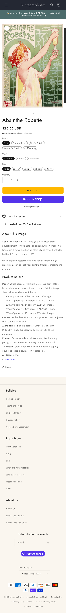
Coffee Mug (30, 148)
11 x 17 (16, 168)
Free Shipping (7, 133)
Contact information (34, 606)
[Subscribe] (48, 542)
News (8, 488)
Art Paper (8, 158)
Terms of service (33, 602)
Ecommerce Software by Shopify (35, 597)
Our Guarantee (13, 446)
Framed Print (19, 143)
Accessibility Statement (17, 426)
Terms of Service (14, 405)
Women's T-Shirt (12, 148)
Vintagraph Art (16, 597)
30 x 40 (49, 168)
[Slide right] (39, 113)
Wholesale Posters (15, 474)
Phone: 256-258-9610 (16, 522)
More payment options (33, 206)
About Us (10, 508)
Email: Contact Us (15, 515)
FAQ (8, 460)
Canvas (21, 158)
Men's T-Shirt (37, 143)
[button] (6, 5)
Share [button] (8, 367)
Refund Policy (13, 398)
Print (6, 143)
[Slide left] (26, 113)
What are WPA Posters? (17, 467)
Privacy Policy (12, 419)
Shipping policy (49, 602)
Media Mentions (14, 481)
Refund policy (56, 597)
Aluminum (33, 158)
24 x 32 (38, 168)
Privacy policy (18, 602)
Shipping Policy (13, 412)
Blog (8, 453)
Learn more (9, 359)
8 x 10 (6, 168)
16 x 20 (27, 168)
